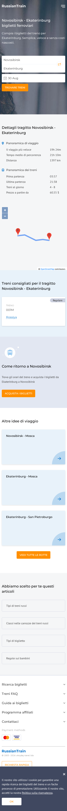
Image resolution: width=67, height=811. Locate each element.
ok (12, 801)
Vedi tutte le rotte (33, 555)
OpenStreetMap (47, 269)
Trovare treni (15, 87)
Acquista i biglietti (18, 393)
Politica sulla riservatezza (37, 793)
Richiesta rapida (17, 765)
